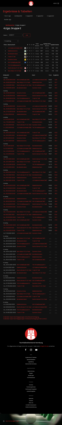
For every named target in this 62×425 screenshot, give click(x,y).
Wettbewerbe (10, 25)
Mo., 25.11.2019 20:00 (9, 159)
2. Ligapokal (29, 16)
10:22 (56, 106)
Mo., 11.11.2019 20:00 (8, 146)
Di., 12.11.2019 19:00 (8, 148)
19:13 (56, 88)
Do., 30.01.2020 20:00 (9, 191)
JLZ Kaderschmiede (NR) (15, 48)
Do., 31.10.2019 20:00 (9, 135)
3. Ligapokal (39, 16)
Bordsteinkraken (13, 54)
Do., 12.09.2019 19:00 (8, 85)
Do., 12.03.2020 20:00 (9, 230)
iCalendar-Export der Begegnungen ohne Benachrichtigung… (21, 317)
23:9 (56, 101)
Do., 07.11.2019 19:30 (8, 141)
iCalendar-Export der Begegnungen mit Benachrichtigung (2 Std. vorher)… (25, 319)
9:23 (56, 230)
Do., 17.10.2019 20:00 (9, 122)
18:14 (56, 122)
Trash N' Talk (12, 57)
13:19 (56, 135)
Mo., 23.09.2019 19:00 (9, 93)
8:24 (56, 98)
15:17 (56, 82)
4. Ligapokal (50, 16)
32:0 (56, 127)
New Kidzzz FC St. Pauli (14, 71)
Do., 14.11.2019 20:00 (8, 151)
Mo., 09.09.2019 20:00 (9, 82)
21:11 (56, 125)
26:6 (56, 201)
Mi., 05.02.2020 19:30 (9, 199)
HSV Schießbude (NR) (14, 62)
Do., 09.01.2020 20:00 (9, 172)
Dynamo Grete (12, 59)
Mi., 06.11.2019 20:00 (8, 138)
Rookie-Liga (7, 19)
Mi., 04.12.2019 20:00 (9, 167)
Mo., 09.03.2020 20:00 (9, 225)
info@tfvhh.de (44, 346)
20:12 (56, 96)
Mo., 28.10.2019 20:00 (9, 132)
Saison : (5, 35)
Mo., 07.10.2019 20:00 (9, 111)
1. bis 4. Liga (7, 16)
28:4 (56, 141)
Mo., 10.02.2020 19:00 (9, 204)
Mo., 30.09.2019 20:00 (9, 109)
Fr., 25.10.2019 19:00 (8, 127)
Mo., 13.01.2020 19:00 (9, 175)
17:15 (56, 220)
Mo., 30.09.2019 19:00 (9, 106)
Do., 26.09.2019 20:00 (9, 98)
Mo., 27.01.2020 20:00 (9, 188)
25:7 (56, 178)
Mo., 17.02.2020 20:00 (9, 212)
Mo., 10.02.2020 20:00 (9, 207)
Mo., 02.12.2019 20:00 (9, 164)
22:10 (56, 93)
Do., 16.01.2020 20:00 (9, 178)
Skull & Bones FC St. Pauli (15, 68)
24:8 (56, 119)
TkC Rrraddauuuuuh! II (14, 65)
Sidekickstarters (13, 51)
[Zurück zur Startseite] (31, 3)
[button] (56, 3)
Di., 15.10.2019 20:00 (8, 119)
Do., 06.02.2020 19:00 (9, 201)
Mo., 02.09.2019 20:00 (9, 80)
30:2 (56, 193)
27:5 (56, 114)
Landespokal (18, 16)
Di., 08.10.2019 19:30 (8, 114)
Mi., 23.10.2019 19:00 (8, 125)
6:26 (56, 80)
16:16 (56, 204)
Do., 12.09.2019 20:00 (9, 88)
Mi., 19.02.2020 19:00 (8, 214)
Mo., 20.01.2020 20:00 (9, 185)
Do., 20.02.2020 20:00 (9, 217)
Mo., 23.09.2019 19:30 (9, 96)
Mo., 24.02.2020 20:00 (9, 220)
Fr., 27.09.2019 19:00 (8, 101)
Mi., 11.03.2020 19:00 (8, 228)
